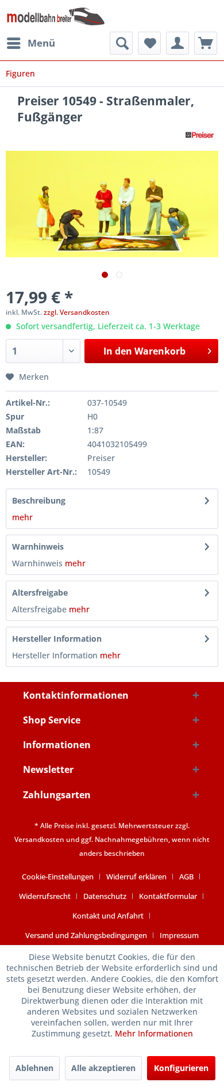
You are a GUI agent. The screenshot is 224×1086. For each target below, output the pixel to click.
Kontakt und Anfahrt (108, 915)
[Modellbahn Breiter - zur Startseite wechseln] (56, 16)
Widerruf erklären (136, 876)
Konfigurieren (181, 1067)
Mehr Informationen (154, 1033)
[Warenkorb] (205, 43)
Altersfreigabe (40, 592)
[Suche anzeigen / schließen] (121, 43)
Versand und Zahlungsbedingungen (86, 935)
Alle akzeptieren (103, 1067)
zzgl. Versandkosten (77, 312)
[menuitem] (30, 43)
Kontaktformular (168, 896)
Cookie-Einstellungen (58, 876)
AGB (186, 876)
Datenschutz (104, 896)
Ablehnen (34, 1067)
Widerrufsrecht (45, 896)
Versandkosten (39, 839)
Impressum (179, 935)
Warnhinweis (38, 546)
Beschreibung (38, 500)
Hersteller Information (57, 638)
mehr (22, 517)
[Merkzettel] (149, 43)
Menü (41, 42)
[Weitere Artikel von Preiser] (199, 135)
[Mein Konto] (177, 43)
